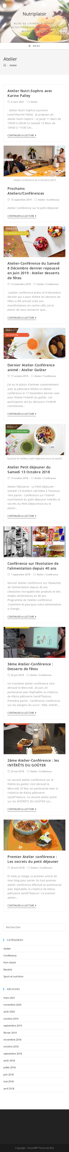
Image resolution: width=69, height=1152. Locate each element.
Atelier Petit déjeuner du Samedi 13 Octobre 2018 (29, 469)
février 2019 (10, 1032)
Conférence (53, 199)
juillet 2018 (9, 1067)
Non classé (9, 962)
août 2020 (9, 1011)
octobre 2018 (10, 1046)
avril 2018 (8, 1088)
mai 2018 (8, 1081)
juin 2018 (8, 1074)
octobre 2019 (10, 1018)
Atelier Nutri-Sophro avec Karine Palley (29, 93)
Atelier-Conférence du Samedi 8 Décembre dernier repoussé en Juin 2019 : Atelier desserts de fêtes (33, 270)
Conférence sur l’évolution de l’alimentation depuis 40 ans (32, 566)
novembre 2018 (12, 1039)
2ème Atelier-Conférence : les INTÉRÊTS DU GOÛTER (33, 762)
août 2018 (9, 1060)
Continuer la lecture (20, 135)
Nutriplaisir (34, 14)
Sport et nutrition (13, 976)
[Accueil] (4, 65)
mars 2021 (9, 997)
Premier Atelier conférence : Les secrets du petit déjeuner (32, 859)
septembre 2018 (12, 1053)
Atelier (34, 101)
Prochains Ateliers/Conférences (25, 191)
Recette (7, 969)
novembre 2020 (12, 1004)
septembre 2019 (12, 1025)
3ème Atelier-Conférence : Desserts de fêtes (30, 666)
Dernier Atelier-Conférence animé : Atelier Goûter (31, 367)
